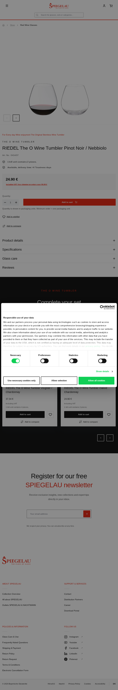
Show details (102, 371)
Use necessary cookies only (22, 380)
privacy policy (92, 346)
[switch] (44, 361)
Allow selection (59, 380)
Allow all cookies (96, 380)
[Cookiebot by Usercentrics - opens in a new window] (102, 307)
